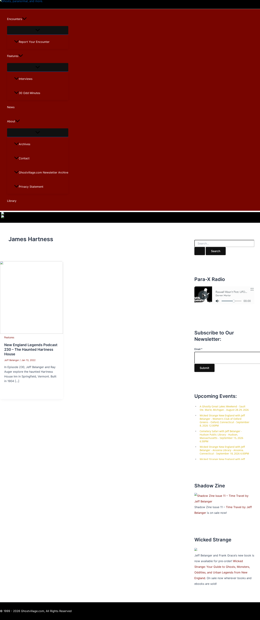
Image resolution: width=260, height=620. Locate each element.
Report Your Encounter (34, 42)
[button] (24, 19)
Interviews (25, 79)
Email (198, 349)
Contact (24, 158)
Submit (204, 368)
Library (11, 201)
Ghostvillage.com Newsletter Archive (43, 172)
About (11, 121)
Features (12, 56)
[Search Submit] (199, 251)
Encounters (14, 19)
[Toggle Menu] (37, 30)
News (11, 107)
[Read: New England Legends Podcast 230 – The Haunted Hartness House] (31, 332)
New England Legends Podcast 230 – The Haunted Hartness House (30, 349)
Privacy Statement (31, 186)
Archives (24, 144)
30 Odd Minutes (29, 93)
